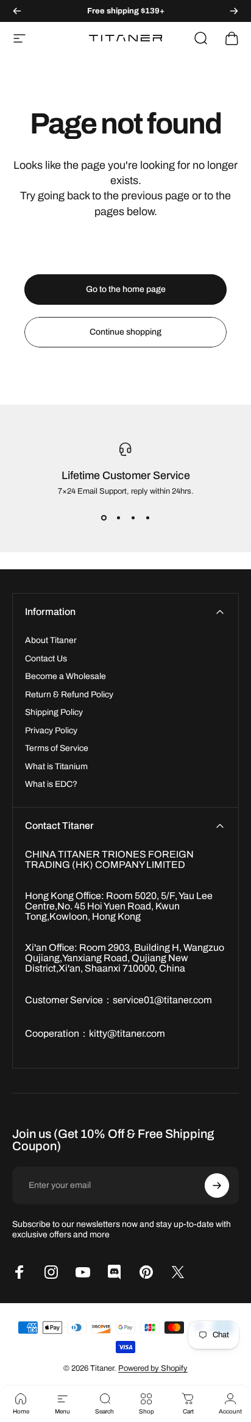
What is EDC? (51, 784)
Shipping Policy (54, 712)
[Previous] (17, 11)
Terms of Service (56, 748)
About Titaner (51, 640)
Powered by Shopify (153, 1368)
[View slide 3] (132, 517)
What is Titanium (56, 766)
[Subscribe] (217, 1185)
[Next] (234, 11)
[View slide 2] (118, 517)
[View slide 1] (103, 517)
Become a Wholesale (65, 676)
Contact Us (46, 658)
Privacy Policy (51, 730)
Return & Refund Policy (69, 694)
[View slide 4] (147, 517)
